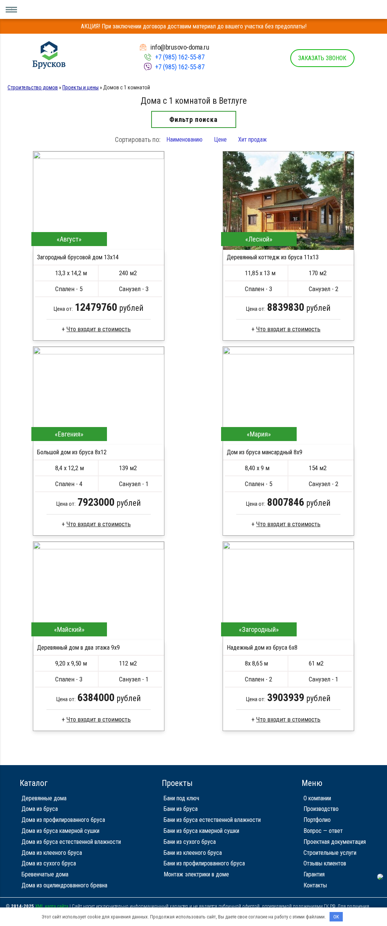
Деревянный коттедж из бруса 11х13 (273, 257)
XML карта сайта (51, 906)
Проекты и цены (80, 87)
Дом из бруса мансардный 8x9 (264, 452)
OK (336, 917)
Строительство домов (33, 87)
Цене (220, 139)
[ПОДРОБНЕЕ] (98, 200)
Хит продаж (252, 139)
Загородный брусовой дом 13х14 (78, 257)
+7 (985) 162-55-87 (179, 57)
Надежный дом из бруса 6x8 (262, 647)
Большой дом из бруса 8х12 (72, 452)
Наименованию (184, 139)
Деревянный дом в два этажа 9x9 (78, 647)
